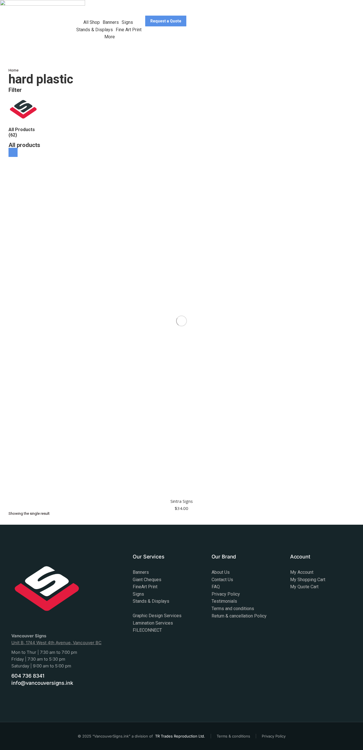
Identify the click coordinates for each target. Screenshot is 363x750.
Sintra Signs (181, 501)
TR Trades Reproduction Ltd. (180, 736)
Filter (15, 90)
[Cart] (152, 40)
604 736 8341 (27, 676)
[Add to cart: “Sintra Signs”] (13, 152)
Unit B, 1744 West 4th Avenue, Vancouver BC (56, 642)
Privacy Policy (274, 736)
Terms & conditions (233, 736)
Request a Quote (165, 21)
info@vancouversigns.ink (42, 683)
